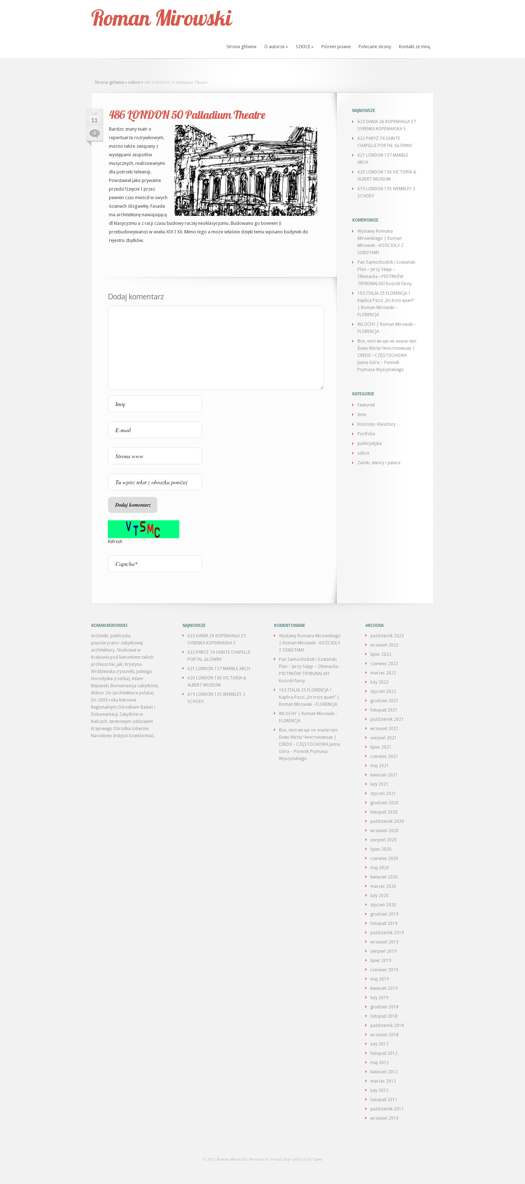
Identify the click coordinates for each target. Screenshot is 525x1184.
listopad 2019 (384, 923)
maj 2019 (379, 979)
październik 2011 (387, 1109)
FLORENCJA (368, 314)
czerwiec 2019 (384, 969)
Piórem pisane (336, 46)
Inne (362, 414)
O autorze (276, 46)
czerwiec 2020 (384, 858)
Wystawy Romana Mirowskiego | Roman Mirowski (380, 238)
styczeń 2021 (383, 793)
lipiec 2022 (380, 654)
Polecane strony (375, 46)
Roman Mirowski (161, 17)
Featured (366, 405)
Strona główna (241, 46)
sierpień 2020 (383, 840)
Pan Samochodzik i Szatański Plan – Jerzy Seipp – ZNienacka (386, 269)
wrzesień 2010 (384, 1118)
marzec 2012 (383, 1081)
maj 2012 (379, 1062)
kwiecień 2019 (384, 988)
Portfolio (366, 433)
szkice (134, 82)
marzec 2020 (383, 886)
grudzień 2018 (384, 1007)
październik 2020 (387, 821)
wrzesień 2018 (384, 1034)
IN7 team (314, 1159)
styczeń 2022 (383, 691)
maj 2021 (379, 765)
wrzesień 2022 (384, 645)
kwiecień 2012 (384, 1071)
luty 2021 (379, 784)
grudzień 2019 (384, 914)
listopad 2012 (384, 1053)
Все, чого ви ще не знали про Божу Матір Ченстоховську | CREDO (387, 348)
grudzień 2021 (384, 700)
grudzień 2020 (384, 802)
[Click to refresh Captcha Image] (143, 529)
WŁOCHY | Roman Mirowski (385, 324)
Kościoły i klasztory (377, 424)
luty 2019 (379, 997)
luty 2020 (379, 895)
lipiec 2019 (380, 960)
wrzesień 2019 (384, 942)
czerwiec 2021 (384, 756)
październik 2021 (387, 719)
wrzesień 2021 (384, 728)
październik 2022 (387, 635)
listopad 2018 (384, 1016)
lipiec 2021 (380, 747)
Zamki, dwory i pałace (379, 462)
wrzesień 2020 (384, 830)
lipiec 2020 (380, 849)
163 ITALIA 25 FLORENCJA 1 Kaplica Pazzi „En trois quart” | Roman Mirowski (386, 300)
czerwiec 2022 (384, 663)
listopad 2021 (384, 710)
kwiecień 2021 (384, 775)
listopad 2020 (384, 812)
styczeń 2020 (383, 904)
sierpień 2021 (383, 737)
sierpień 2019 (383, 951)
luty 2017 (379, 1044)
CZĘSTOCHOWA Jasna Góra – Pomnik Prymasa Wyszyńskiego (382, 362)
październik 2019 (387, 932)
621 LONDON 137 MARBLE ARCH (219, 668)
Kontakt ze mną (414, 46)
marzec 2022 (383, 673)
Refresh (115, 541)
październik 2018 (387, 1025)
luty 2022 (379, 682)
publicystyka (370, 443)
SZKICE (305, 46)
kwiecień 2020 (384, 877)
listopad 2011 (384, 1099)
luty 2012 (379, 1090)
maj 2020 (379, 867)
